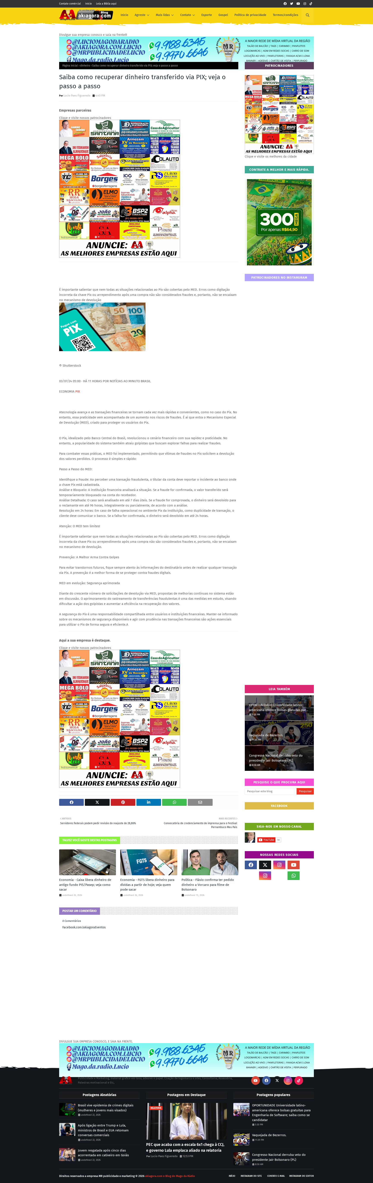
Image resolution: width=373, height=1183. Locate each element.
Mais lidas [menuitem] (163, 15)
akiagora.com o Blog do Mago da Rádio (170, 1176)
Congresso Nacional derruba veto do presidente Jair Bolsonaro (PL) (276, 758)
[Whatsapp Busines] (308, 875)
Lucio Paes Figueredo (76, 95)
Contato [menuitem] (185, 15)
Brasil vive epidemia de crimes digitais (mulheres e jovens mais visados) (105, 1107)
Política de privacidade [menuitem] (250, 15)
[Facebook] (279, 875)
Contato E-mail (276, 1176)
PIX (77, 391)
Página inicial (70, 65)
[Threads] (251, 875)
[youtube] (298, 4)
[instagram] (305, 4)
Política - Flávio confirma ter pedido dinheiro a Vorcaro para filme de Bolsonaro (208, 884)
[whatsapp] (294, 875)
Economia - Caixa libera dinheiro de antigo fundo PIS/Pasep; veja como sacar (85, 884)
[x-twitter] (265, 865)
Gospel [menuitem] (223, 15)
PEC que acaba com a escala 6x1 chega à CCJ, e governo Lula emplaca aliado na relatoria (185, 1147)
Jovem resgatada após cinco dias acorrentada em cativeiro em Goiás (103, 1152)
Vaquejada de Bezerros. (266, 735)
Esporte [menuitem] (206, 15)
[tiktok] (311, 4)
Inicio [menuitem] (124, 15)
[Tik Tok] (308, 865)
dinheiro (85, 65)
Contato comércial (70, 3)
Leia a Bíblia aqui (106, 3)
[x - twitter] (291, 4)
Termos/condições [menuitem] (285, 15)
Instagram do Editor (301, 1176)
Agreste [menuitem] (140, 15)
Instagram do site (251, 1176)
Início (88, 3)
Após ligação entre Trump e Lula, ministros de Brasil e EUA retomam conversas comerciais (103, 1130)
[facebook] (285, 4)
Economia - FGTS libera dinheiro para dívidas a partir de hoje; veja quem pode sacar (147, 884)
